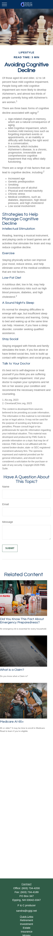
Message (7, 521)
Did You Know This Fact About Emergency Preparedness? (22, 620)
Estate (26, 927)
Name (5, 486)
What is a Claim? (12, 669)
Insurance (26, 931)
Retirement (26, 920)
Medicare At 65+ (12, 721)
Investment (26, 924)
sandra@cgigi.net (26, 910)
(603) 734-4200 (31, 888)
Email (5, 504)
